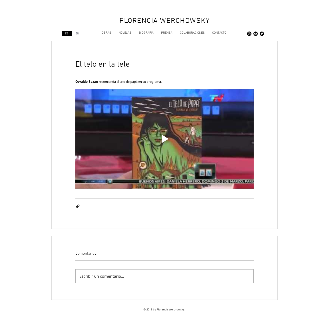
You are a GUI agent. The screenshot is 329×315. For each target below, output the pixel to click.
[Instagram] (249, 34)
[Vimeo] (262, 34)
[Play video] (164, 139)
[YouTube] (255, 34)
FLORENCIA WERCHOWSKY (164, 21)
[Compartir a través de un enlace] (77, 206)
